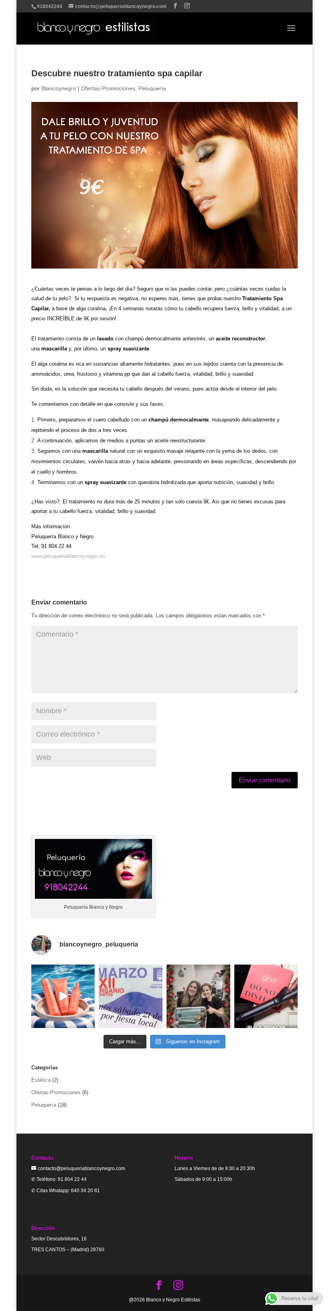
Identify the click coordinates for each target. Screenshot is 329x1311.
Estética (41, 1080)
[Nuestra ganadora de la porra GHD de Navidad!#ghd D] (198, 996)
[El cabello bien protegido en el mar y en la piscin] (63, 996)
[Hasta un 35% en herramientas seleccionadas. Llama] (266, 996)
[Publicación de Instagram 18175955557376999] (130, 996)
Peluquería (152, 88)
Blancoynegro (58, 88)
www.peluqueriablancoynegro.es (68, 556)
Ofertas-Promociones (108, 88)
